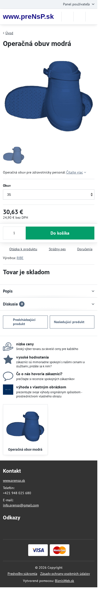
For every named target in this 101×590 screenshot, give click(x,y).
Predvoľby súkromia (22, 573)
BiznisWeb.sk (64, 581)
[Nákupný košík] (79, 17)
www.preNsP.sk (28, 16)
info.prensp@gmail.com (21, 505)
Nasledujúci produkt (69, 322)
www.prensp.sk (14, 480)
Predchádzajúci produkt (24, 321)
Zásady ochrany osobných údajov (65, 573)
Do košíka (59, 233)
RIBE (20, 258)
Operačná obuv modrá (25, 449)
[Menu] (91, 17)
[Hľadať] (67, 17)
